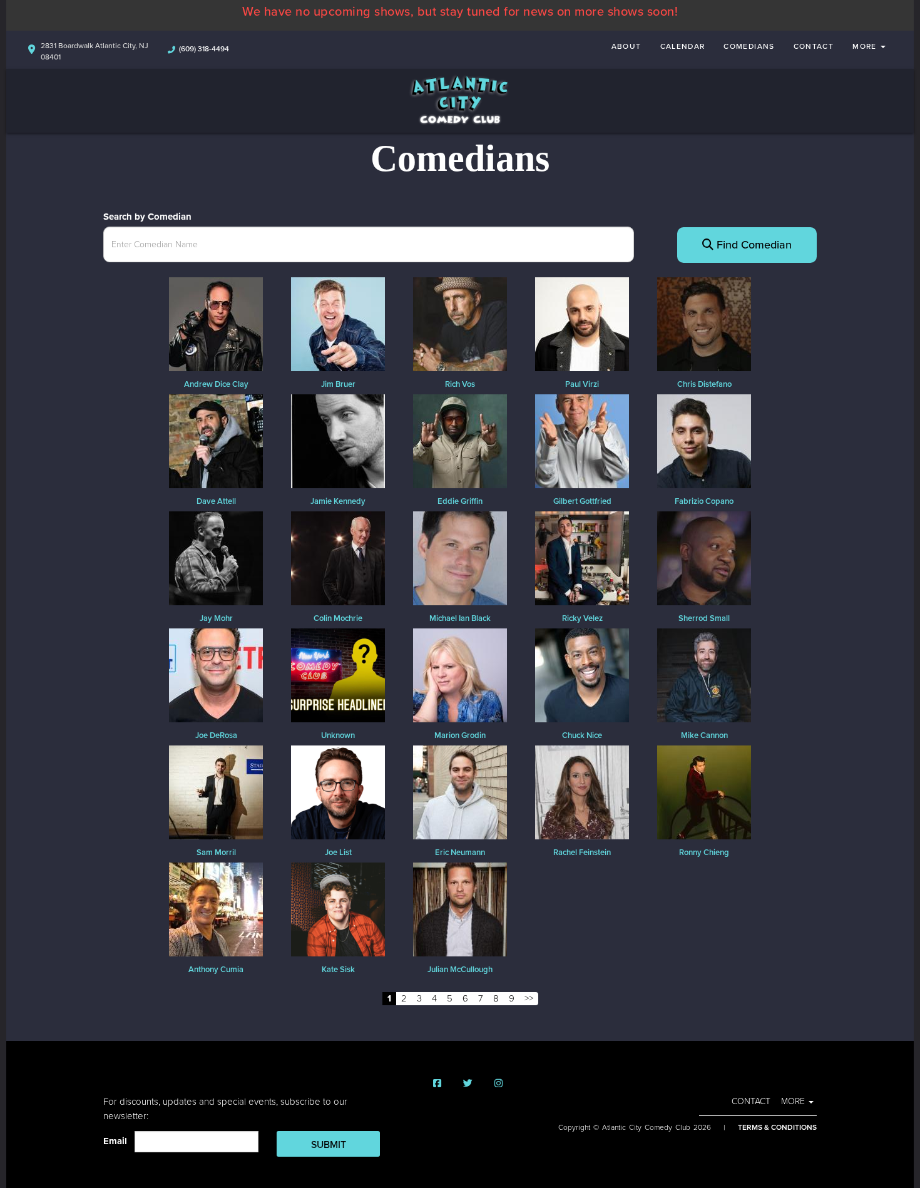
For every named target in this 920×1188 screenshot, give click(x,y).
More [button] (865, 46)
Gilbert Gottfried (582, 501)
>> (528, 998)
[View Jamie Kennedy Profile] (338, 440)
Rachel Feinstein (582, 852)
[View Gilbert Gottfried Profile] (582, 440)
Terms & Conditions (777, 1127)
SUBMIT (328, 1145)
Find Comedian (752, 245)
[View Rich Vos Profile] (460, 323)
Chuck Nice (582, 735)
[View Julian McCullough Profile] (460, 908)
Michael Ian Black (460, 618)
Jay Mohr (216, 618)
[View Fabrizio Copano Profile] (704, 440)
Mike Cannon (704, 735)
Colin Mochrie (338, 618)
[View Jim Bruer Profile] (338, 323)
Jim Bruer (338, 384)
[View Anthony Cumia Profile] (216, 908)
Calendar (682, 46)
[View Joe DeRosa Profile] (216, 674)
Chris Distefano (704, 384)
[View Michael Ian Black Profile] (460, 557)
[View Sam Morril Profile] (216, 791)
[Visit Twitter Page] (468, 1084)
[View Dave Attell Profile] (216, 440)
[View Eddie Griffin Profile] (460, 440)
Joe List (338, 852)
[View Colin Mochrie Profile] (338, 557)
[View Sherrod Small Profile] (704, 557)
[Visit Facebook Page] (437, 1084)
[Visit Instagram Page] (498, 1084)
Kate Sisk (338, 970)
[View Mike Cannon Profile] (704, 674)
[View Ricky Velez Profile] (582, 557)
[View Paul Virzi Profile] (582, 323)
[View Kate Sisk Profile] (338, 908)
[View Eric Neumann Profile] (460, 791)
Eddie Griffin (460, 501)
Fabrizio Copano (704, 501)
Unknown (338, 735)
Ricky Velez (582, 618)
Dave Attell (216, 501)
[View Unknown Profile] (338, 674)
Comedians (748, 46)
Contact (814, 46)
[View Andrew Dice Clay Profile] (216, 323)
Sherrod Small (704, 618)
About (626, 46)
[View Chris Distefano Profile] (704, 323)
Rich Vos (460, 384)
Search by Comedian (147, 216)
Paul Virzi (582, 384)
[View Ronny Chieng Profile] (704, 791)
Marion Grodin (460, 735)
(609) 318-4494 (204, 48)
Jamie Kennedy (337, 501)
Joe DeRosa (216, 735)
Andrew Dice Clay (216, 384)
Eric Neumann (460, 852)
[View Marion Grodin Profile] (460, 674)
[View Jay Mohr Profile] (216, 557)
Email (117, 1141)
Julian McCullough (460, 970)
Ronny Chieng (704, 852)
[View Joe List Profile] (338, 791)
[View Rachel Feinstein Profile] (582, 791)
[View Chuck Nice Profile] (582, 674)
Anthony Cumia (215, 970)
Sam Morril (216, 852)
